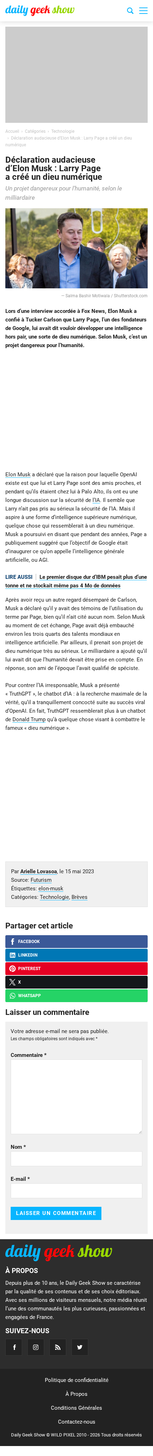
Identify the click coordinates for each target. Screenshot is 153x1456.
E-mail (20, 1179)
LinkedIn (27, 955)
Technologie (54, 897)
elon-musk (50, 888)
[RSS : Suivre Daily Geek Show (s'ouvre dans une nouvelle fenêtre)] (57, 1347)
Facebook (29, 941)
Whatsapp (29, 995)
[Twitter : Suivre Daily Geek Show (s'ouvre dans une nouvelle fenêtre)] (80, 1347)
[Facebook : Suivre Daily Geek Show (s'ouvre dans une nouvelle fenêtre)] (13, 1347)
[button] (143, 10)
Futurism (41, 880)
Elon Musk (18, 474)
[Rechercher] (130, 11)
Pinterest (29, 968)
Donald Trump (29, 719)
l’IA (96, 500)
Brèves (80, 897)
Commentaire (29, 1055)
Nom (18, 1147)
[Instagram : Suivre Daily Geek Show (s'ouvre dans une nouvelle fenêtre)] (35, 1347)
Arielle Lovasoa (38, 871)
